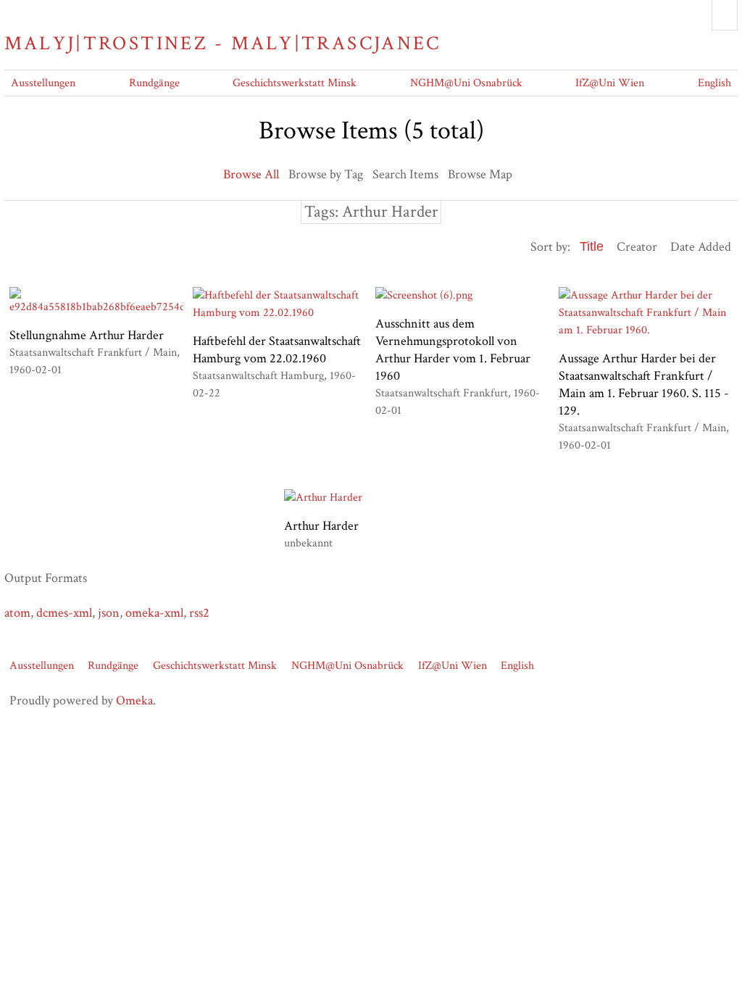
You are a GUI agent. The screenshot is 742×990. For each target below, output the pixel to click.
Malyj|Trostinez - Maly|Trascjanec (222, 43)
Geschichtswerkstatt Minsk (295, 83)
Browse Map (480, 174)
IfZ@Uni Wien (609, 83)
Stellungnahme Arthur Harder (86, 335)
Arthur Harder (321, 525)
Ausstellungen (43, 83)
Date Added (700, 246)
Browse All (251, 174)
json (109, 612)
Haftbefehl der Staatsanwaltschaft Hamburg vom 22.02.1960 (277, 350)
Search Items (405, 174)
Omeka (134, 700)
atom (17, 612)
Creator (637, 246)
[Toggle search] (725, 15)
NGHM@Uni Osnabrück (466, 83)
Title (592, 246)
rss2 (199, 612)
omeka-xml (154, 612)
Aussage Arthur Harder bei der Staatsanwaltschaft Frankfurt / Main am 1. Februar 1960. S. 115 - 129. (644, 384)
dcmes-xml (64, 612)
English (714, 83)
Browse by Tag (325, 174)
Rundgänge (154, 83)
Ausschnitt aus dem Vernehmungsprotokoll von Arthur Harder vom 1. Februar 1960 (452, 349)
